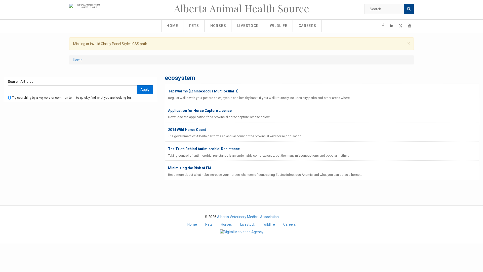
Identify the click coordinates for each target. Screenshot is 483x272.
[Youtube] (410, 25)
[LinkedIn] (391, 25)
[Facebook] (383, 25)
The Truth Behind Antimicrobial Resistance (204, 149)
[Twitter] (400, 25)
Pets (194, 26)
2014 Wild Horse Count (187, 130)
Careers (307, 26)
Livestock (248, 26)
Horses (218, 26)
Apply (144, 90)
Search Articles (20, 82)
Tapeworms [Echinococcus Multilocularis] (203, 91)
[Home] (86, 6)
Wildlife (279, 26)
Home (172, 26)
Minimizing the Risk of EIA (189, 168)
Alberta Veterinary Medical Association (248, 217)
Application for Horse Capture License (200, 111)
